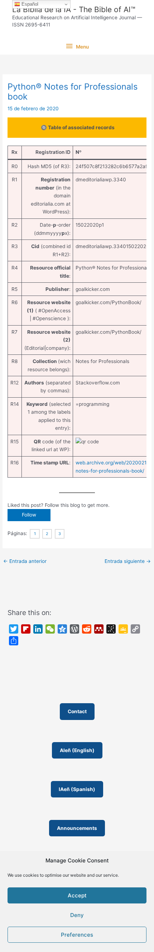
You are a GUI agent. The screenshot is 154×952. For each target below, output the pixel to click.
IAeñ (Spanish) (77, 789)
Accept (77, 895)
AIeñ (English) (77, 750)
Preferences (77, 934)
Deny (77, 915)
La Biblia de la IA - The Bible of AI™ (73, 9)
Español (29, 4)
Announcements (77, 828)
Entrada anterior (25, 561)
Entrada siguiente (128, 561)
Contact (77, 711)
